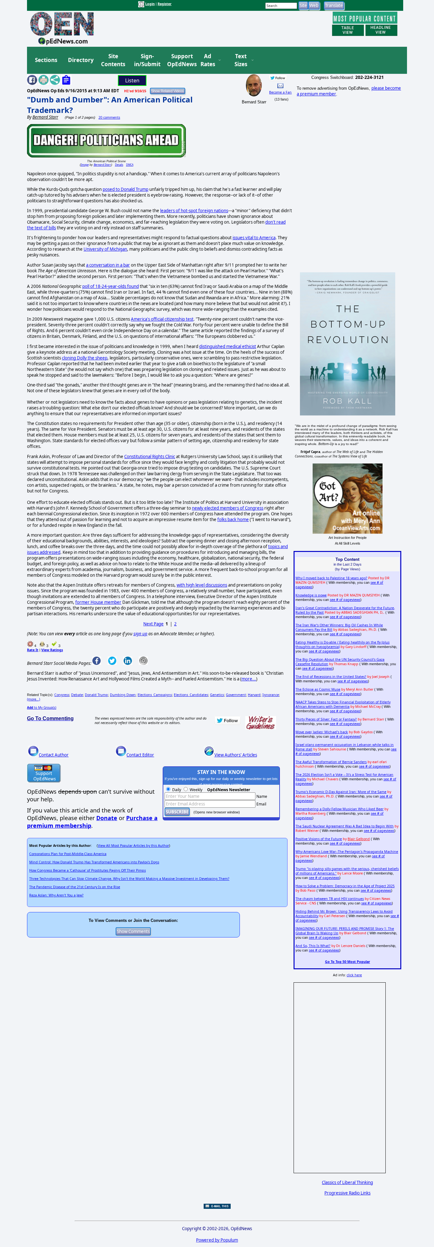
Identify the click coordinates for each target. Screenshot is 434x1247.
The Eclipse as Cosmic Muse (317, 689)
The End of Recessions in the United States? (330, 676)
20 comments (109, 117)
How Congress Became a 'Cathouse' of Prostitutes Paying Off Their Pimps (87, 870)
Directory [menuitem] (80, 60)
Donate (106, 818)
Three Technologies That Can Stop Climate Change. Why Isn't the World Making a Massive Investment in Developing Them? (129, 878)
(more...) (33, 699)
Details (119, 164)
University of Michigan (105, 249)
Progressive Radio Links (347, 1193)
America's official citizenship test (162, 319)
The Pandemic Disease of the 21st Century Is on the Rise (74, 887)
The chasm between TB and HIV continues (329, 898)
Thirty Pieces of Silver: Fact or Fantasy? (326, 719)
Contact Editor (140, 755)
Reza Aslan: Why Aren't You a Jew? (56, 895)
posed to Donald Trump (125, 189)
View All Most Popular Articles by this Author (133, 845)
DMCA (129, 164)
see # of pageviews (345, 599)
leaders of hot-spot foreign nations (194, 210)
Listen (132, 80)
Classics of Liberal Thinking (347, 1182)
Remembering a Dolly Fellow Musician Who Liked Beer (339, 809)
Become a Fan (280, 92)
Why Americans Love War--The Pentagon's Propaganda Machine (346, 851)
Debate (77, 695)
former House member (98, 602)
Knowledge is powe (311, 595)
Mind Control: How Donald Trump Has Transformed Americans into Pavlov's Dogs (94, 862)
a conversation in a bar (108, 265)
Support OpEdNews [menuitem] (179, 60)
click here (354, 975)
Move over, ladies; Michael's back (321, 732)
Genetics (217, 695)
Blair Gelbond (359, 839)
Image (85, 165)
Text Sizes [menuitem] (240, 60)
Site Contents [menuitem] (113, 60)
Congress (61, 695)
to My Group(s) (41, 707)
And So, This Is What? (312, 946)
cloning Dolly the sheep (84, 358)
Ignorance (270, 695)
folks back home (233, 519)
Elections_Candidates (191, 695)
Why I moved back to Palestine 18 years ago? (331, 578)
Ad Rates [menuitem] (207, 60)
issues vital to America (254, 237)
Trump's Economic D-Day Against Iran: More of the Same (340, 792)
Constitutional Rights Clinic (149, 456)
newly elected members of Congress (227, 508)
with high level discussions (202, 585)
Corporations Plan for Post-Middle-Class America (67, 854)
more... (248, 679)
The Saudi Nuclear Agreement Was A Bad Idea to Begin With (344, 826)
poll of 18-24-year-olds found (110, 286)
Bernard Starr (102, 165)
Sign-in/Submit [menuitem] (146, 60)
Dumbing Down (123, 695)
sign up (140, 634)
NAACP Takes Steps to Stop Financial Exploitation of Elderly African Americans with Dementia (342, 704)
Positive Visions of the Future (318, 839)
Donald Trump (96, 695)
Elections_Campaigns (155, 695)
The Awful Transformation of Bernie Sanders (331, 762)
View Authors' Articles (235, 755)
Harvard (254, 695)
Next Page (153, 624)
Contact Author (54, 755)
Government (236, 695)
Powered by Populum (217, 1240)
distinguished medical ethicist (227, 346)
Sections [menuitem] (46, 60)
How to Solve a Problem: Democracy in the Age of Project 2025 (345, 886)
